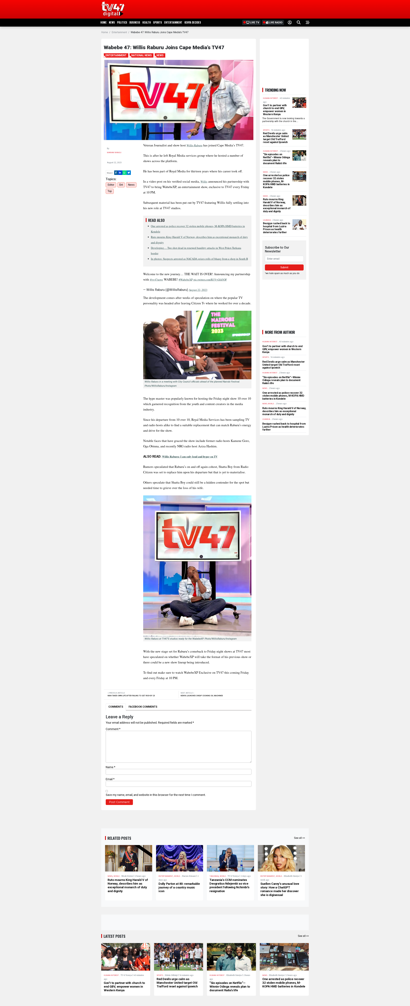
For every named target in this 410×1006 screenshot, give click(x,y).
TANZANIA (214, 876)
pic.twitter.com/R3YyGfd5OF (210, 279)
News (112, 22)
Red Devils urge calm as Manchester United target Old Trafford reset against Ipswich (275, 138)
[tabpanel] (178, 759)
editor (111, 184)
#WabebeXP (186, 279)
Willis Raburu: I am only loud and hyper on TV (189, 457)
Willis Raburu (194, 145)
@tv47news (156, 279)
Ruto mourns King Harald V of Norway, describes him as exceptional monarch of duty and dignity (277, 205)
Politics (122, 22)
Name (110, 767)
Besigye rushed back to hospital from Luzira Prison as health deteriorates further (276, 228)
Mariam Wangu (114, 153)
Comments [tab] (115, 706)
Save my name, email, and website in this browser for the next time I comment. (156, 795)
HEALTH (146, 22)
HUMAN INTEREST (111, 975)
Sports (157, 22)
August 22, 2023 (198, 290)
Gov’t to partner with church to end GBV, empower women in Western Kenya (275, 110)
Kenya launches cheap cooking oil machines (202, 696)
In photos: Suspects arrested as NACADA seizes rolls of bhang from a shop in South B (199, 259)
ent (121, 184)
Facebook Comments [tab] (143, 706)
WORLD (117, 876)
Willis (204, 181)
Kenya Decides (192, 22)
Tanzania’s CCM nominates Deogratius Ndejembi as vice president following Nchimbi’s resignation (229, 885)
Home (103, 22)
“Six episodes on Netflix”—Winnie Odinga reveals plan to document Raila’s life (276, 159)
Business (134, 22)
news (131, 184)
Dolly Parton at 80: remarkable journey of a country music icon (179, 887)
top (110, 191)
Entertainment (173, 22)
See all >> (299, 837)
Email (110, 779)
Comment (113, 729)
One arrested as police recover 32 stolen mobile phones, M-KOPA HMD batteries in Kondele (276, 181)
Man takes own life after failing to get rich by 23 (131, 696)
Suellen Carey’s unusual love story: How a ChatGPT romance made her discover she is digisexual (279, 889)
